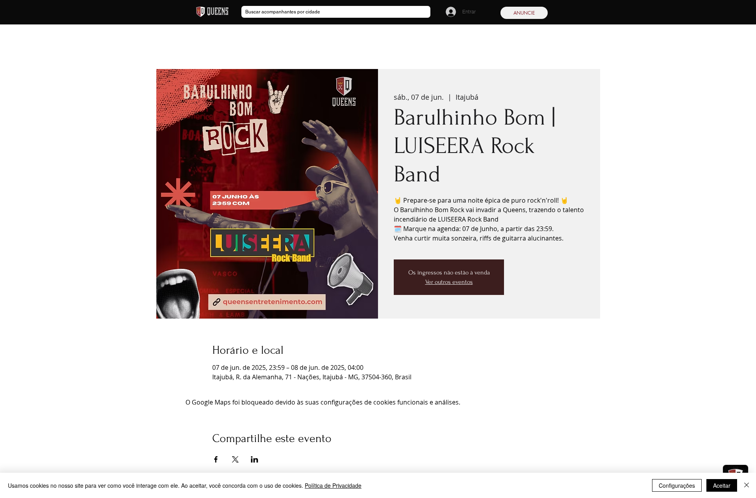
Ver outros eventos (449, 281)
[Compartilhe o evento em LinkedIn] (254, 459)
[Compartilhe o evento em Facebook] (216, 459)
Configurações (677, 485)
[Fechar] (746, 485)
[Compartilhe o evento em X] (235, 459)
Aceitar (721, 485)
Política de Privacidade (333, 485)
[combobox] (336, 12)
